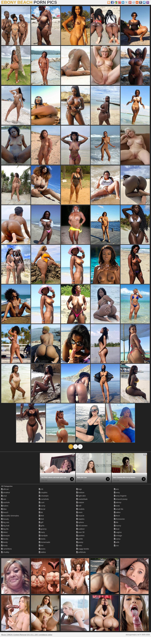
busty (5, 546)
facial (42, 509)
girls (42, 526)
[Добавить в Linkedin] (123, 2)
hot (41, 546)
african (6, 489)
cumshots (44, 499)
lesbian (81, 492)
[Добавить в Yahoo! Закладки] (147, 2)
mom (80, 512)
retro (80, 546)
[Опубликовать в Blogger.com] (108, 2)
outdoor (81, 529)
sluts (117, 506)
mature (81, 502)
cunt (42, 502)
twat (117, 529)
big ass (6, 522)
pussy (80, 542)
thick (117, 516)
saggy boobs (83, 549)
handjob (44, 536)
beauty (6, 519)
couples (43, 492)
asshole (6, 502)
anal (5, 496)
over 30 (81, 532)
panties (81, 536)
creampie (44, 496)
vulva (117, 539)
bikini (5, 532)
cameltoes (7, 549)
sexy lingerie (120, 496)
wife (117, 542)
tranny (118, 526)
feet (42, 516)
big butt (6, 526)
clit (41, 489)
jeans (42, 549)
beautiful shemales (11, 516)
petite (80, 539)
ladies (43, 552)
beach (5, 512)
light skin (82, 496)
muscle (81, 516)
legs (80, 489)
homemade (45, 542)
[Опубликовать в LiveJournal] (126, 2)
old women (82, 526)
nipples (81, 519)
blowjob (6, 536)
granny (43, 529)
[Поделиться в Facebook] (112, 2)
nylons (81, 522)
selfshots (82, 552)
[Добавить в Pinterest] (130, 2)
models (81, 509)
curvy (42, 506)
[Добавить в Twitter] (144, 2)
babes (5, 506)
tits (116, 522)
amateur (6, 492)
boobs (5, 539)
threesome (120, 519)
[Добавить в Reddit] (133, 2)
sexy (117, 492)
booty (5, 542)
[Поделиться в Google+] (119, 2)
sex (117, 489)
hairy (42, 532)
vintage (118, 536)
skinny (118, 502)
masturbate (83, 499)
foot (42, 519)
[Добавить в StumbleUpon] (137, 2)
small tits (119, 509)
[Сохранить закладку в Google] (115, 2)
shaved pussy (121, 499)
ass (4, 499)
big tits (5, 529)
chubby (6, 552)
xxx (117, 546)
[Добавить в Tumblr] (140, 2)
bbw (5, 509)
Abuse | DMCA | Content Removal (13, 635)
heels (42, 539)
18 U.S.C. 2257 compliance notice (39, 635)
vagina (118, 532)
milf (79, 506)
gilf (41, 522)
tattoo (117, 512)
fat (41, 512)
